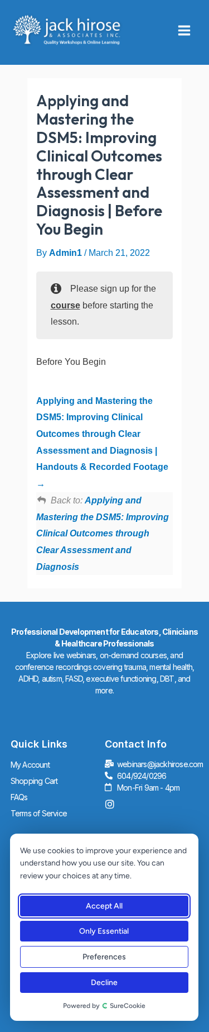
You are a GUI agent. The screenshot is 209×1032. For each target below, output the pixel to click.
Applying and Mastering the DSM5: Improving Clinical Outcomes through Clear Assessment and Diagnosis (102, 534)
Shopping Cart (34, 781)
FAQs (19, 797)
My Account (30, 764)
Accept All (103, 906)
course (65, 305)
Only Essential (104, 931)
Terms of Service (39, 813)
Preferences (103, 957)
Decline (103, 982)
